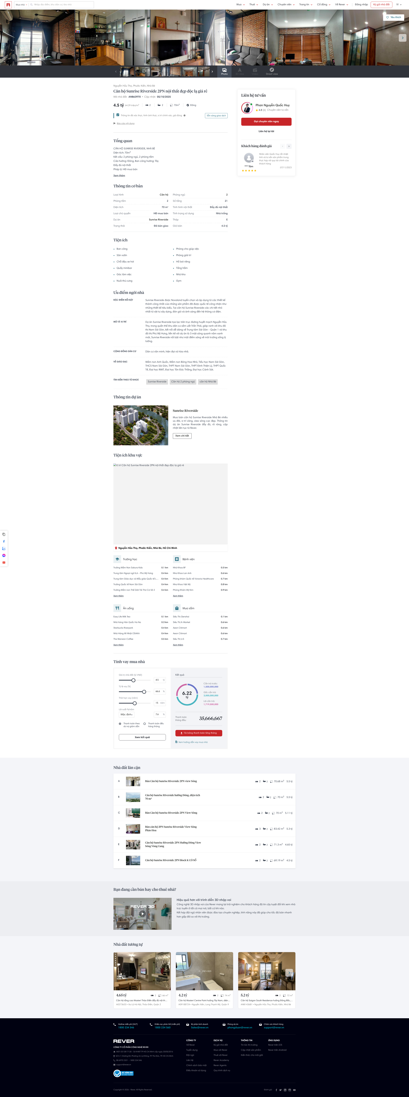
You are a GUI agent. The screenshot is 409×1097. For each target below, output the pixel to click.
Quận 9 (225, 1005)
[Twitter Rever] (280, 1090)
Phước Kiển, (277, 1005)
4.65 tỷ (121, 995)
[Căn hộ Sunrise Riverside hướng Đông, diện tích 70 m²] (133, 797)
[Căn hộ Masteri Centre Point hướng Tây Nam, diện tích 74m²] (204, 971)
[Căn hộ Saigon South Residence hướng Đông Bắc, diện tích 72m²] (266, 971)
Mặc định (126, 714)
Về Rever (340, 5)
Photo (224, 74)
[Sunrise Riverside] (140, 426)
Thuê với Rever (221, 1055)
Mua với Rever (220, 1050)
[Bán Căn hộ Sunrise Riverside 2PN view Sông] (133, 781)
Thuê (252, 5)
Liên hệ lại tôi (266, 131)
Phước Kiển (139, 86)
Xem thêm (119, 176)
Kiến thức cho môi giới (252, 1055)
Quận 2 (157, 1005)
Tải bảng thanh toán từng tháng (200, 733)
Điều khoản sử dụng (196, 1071)
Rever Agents (220, 1065)
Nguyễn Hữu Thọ (122, 86)
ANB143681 (246, 1005)
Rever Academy (221, 1060)
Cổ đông (322, 5)
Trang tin (304, 5)
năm (162, 703)
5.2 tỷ (245, 995)
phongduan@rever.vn (240, 1028)
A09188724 (184, 1005)
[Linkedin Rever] (285, 1090)
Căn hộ (164, 195)
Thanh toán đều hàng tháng (156, 725)
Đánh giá (268, 1090)
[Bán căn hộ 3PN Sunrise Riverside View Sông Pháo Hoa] (133, 829)
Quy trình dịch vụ (222, 1071)
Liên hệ (189, 1060)
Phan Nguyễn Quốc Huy (273, 105)
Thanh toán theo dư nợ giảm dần (131, 725)
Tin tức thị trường (249, 1045)
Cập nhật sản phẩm (251, 1050)
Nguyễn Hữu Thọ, (263, 1005)
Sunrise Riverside (158, 220)
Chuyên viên (284, 5)
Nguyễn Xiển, (198, 1005)
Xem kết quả (142, 737)
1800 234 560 (162, 1028)
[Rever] (148, 1041)
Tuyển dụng (191, 1050)
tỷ (164, 680)
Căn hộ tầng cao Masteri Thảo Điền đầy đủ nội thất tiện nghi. (141, 1001)
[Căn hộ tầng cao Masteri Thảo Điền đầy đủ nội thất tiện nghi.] (142, 971)
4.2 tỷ (182, 995)
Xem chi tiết (182, 436)
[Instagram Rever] (290, 1090)
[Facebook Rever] (276, 1090)
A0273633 (121, 1005)
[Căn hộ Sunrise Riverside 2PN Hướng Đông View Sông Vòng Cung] (133, 844)
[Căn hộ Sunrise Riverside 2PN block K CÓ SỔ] (133, 860)
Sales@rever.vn (199, 1028)
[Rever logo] (8, 4)
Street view (272, 74)
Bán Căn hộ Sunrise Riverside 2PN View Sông (171, 813)
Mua (238, 5)
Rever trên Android (277, 1050)
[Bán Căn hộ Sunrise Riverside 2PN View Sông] (133, 813)
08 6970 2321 (122, 1061)
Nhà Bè (151, 86)
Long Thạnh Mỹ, (213, 1005)
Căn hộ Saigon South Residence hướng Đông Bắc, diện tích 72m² (265, 1001)
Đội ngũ (190, 1055)
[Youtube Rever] (294, 1090)
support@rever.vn (274, 1028)
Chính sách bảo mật (196, 1065)
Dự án (266, 5)
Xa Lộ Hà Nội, (135, 1005)
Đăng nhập (361, 5)
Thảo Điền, (147, 1005)
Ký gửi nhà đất (381, 5)
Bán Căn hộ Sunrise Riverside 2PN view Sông (171, 781)
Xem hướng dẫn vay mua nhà (193, 742)
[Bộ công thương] (123, 1074)
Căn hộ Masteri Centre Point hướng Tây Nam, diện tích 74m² (203, 1001)
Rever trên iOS (275, 1045)
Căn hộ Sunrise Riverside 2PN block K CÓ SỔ (170, 860)
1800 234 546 (126, 1028)
